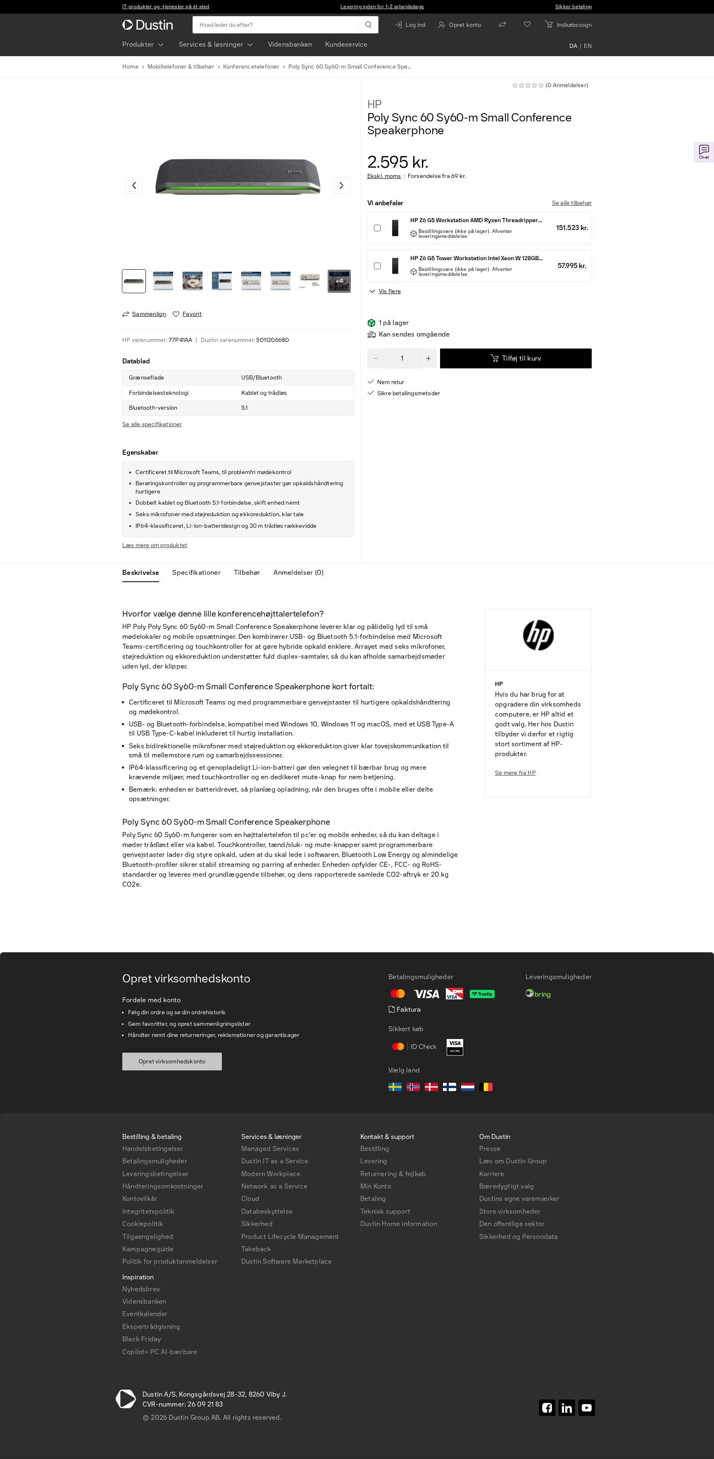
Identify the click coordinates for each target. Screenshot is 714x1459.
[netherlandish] (467, 1088)
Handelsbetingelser (152, 1149)
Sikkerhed (257, 1224)
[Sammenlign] (502, 25)
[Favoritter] (527, 25)
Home (130, 66)
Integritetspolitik (148, 1211)
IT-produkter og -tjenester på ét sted (165, 6)
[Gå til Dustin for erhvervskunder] (149, 25)
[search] (368, 25)
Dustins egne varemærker (519, 1199)
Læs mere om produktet (154, 545)
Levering (374, 1161)
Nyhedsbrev (141, 1289)
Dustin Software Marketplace (286, 1261)
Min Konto (375, 1186)
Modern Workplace (270, 1174)
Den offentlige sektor (512, 1224)
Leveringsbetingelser (155, 1174)
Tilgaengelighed (147, 1237)
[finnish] (449, 1088)
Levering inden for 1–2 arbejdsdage (382, 6)
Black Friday (141, 1339)
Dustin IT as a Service (274, 1161)
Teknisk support (385, 1211)
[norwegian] (413, 1088)
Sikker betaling (573, 6)
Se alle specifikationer (152, 424)
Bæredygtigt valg (506, 1186)
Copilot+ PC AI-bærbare (159, 1352)
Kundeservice (346, 44)
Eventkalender (145, 1314)
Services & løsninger (211, 44)
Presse (489, 1149)
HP (374, 104)
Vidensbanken (290, 44)
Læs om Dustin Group (513, 1161)
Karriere (492, 1174)
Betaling (373, 1199)
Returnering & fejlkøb (393, 1174)
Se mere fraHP (515, 772)
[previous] (134, 185)
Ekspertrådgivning (151, 1327)
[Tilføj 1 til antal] (428, 358)
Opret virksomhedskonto (172, 1061)
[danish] (431, 1088)
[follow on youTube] (586, 1408)
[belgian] (486, 1088)
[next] (342, 185)
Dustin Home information (399, 1224)
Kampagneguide (148, 1249)
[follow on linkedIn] (567, 1408)
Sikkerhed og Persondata (518, 1237)
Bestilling (374, 1149)
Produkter (138, 44)
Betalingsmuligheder (154, 1161)
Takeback (256, 1249)
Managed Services (270, 1149)
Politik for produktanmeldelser (169, 1261)
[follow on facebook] (547, 1408)
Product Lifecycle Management (290, 1237)
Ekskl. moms (384, 176)
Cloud (250, 1199)
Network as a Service (274, 1186)
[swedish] (395, 1088)
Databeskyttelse (267, 1211)
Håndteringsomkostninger (163, 1186)
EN (588, 46)
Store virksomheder (510, 1211)
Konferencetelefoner (251, 66)
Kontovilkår (139, 1199)
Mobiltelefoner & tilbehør (181, 66)
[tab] (144, 572)
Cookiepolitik (143, 1224)
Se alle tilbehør (572, 202)
